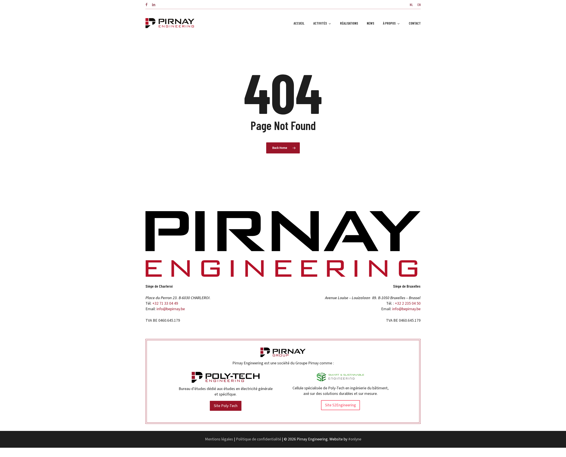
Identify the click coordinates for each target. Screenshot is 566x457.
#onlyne (354, 439)
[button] (225, 406)
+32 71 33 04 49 (165, 303)
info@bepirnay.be (171, 309)
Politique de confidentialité (258, 439)
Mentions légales (219, 439)
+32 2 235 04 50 (408, 303)
